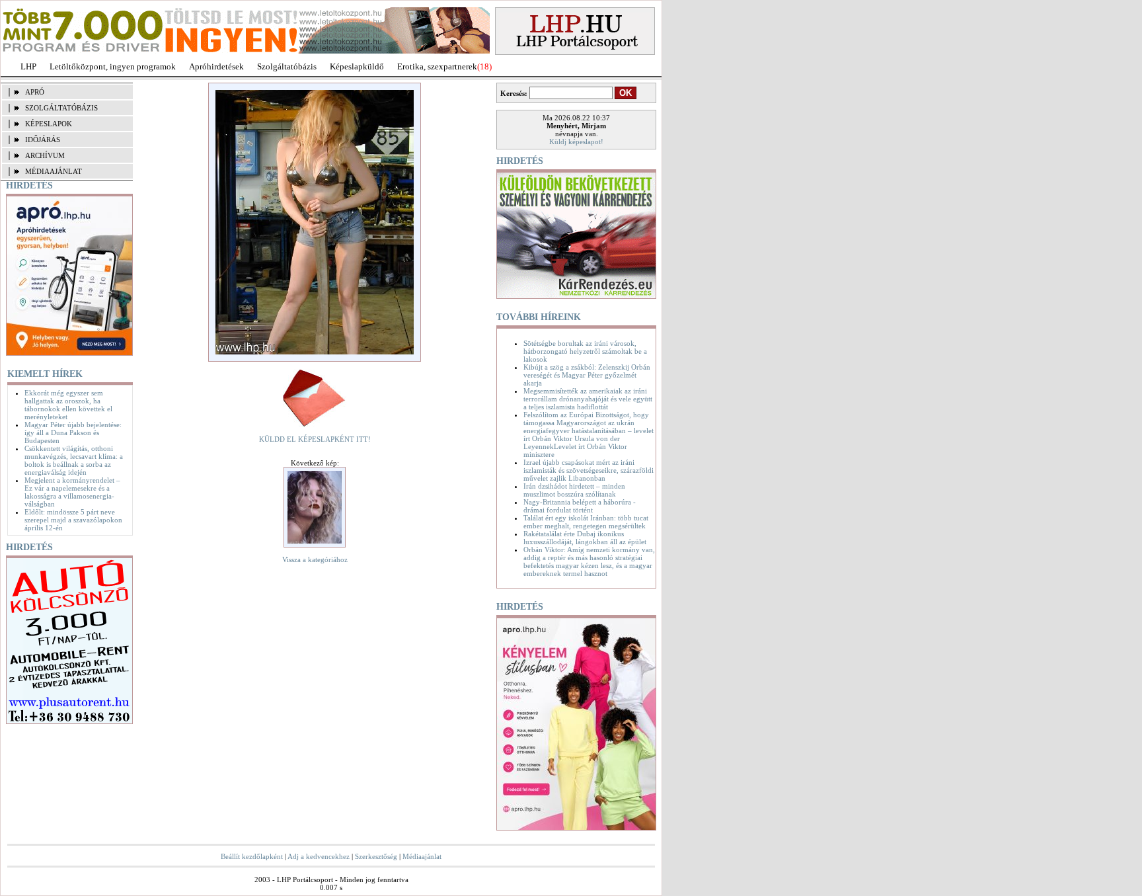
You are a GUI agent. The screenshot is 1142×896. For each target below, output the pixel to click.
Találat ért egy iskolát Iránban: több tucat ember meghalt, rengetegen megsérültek (585, 522)
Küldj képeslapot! (576, 141)
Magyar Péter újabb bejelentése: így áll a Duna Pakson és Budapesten (73, 432)
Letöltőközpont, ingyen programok (113, 66)
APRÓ (34, 92)
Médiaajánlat (421, 856)
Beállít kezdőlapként (252, 856)
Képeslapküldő (357, 66)
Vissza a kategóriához (315, 559)
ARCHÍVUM (45, 155)
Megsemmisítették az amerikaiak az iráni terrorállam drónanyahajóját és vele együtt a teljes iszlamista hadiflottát (587, 399)
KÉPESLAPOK (48, 124)
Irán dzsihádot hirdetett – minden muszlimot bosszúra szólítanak (574, 490)
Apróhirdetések (216, 66)
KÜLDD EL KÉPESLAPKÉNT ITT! (315, 439)
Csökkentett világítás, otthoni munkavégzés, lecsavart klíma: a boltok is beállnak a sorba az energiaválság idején (73, 460)
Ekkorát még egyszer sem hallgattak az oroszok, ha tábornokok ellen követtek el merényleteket (68, 405)
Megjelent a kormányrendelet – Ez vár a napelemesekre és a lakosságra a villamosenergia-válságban (72, 492)
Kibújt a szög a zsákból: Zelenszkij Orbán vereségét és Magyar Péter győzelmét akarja (586, 375)
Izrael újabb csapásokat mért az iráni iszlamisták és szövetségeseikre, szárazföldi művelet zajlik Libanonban (588, 470)
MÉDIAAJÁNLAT (53, 171)
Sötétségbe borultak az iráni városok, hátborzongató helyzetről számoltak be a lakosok (585, 351)
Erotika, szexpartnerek (437, 66)
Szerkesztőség (376, 856)
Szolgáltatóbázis (287, 66)
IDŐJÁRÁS (42, 139)
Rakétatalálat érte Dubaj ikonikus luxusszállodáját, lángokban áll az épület (584, 538)
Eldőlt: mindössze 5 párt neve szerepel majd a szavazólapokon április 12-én (73, 520)
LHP (28, 66)
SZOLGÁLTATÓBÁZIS (61, 108)
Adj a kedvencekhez (318, 856)
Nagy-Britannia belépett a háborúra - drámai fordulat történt (579, 506)
